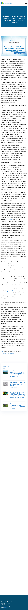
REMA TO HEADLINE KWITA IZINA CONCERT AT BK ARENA (17, 384)
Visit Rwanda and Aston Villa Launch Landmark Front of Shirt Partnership (17, 405)
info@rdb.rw (7, 607)
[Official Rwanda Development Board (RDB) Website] (6, 3)
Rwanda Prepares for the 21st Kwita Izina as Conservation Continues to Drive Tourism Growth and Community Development (17, 394)
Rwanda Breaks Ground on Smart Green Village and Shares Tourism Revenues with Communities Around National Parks (17, 373)
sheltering (9, 219)
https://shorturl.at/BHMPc (8, 353)
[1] (2, 351)
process (9, 291)
